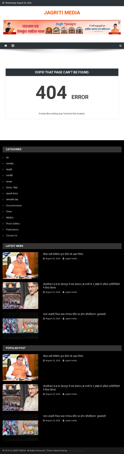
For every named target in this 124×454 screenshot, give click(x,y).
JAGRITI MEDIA (62, 13)
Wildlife (10, 217)
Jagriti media (71, 258)
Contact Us (11, 235)
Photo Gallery (13, 223)
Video (9, 211)
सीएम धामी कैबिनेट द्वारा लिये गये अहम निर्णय (63, 254)
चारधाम (9, 181)
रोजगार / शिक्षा (12, 187)
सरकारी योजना (12, 193)
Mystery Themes (75, 450)
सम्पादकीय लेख (12, 199)
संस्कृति (9, 169)
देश (7, 157)
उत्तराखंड (10, 163)
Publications (12, 229)
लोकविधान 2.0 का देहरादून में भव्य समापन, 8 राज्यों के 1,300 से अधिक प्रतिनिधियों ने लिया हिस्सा (81, 286)
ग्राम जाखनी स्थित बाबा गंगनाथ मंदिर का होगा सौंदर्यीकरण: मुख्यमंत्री (74, 314)
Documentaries (14, 205)
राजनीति (9, 175)
